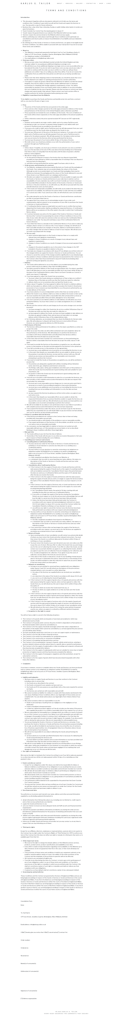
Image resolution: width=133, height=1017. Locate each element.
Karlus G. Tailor (36, 3)
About (59, 3)
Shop (101, 3)
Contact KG (91, 3)
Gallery (79, 3)
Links (109, 3)
